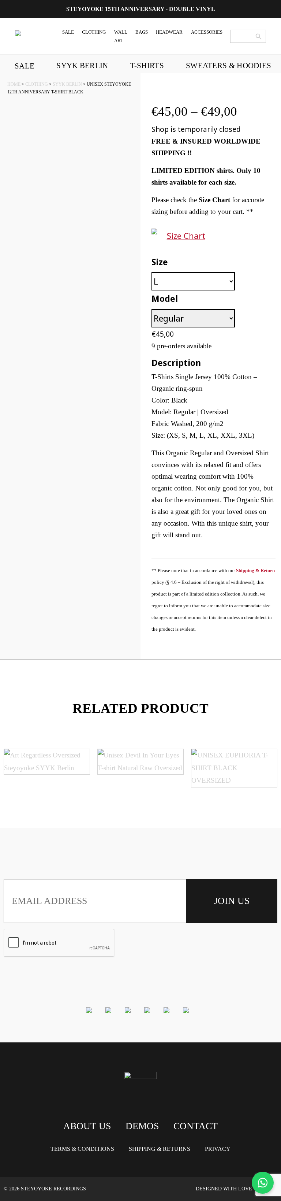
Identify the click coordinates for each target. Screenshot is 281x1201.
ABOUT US (87, 1126)
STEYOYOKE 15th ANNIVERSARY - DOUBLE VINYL (140, 9)
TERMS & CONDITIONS (82, 1149)
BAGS (141, 32)
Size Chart (186, 235)
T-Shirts (147, 65)
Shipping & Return (255, 570)
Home (13, 84)
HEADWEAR (169, 32)
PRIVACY (218, 1149)
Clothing (36, 84)
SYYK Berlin (82, 65)
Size (159, 262)
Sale (24, 66)
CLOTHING (94, 32)
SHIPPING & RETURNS (159, 1149)
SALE (68, 32)
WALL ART (120, 36)
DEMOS (142, 1126)
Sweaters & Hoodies (228, 65)
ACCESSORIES (206, 32)
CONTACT (195, 1126)
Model (164, 298)
